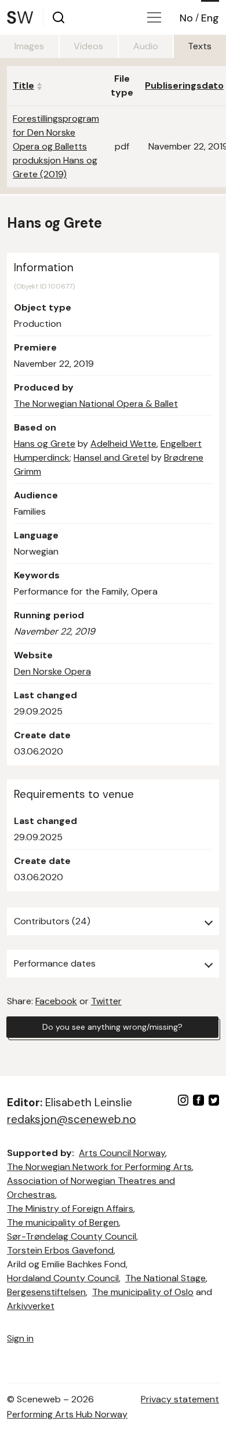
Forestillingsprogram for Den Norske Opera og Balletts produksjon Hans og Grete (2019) (56, 146)
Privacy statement (180, 1399)
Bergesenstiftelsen (46, 1292)
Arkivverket (30, 1306)
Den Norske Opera (52, 671)
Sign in (20, 1338)
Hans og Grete (44, 444)
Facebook (56, 1001)
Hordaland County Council (63, 1278)
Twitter (106, 1001)
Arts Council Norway (122, 1153)
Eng (210, 18)
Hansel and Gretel (111, 457)
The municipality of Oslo (143, 1292)
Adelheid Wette (123, 444)
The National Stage (165, 1278)
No (186, 18)
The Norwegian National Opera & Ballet (96, 404)
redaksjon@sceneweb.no (71, 1119)
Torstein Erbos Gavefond (60, 1250)
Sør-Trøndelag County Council (71, 1236)
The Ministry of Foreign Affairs (70, 1208)
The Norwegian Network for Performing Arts (99, 1167)
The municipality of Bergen (63, 1222)
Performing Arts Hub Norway (67, 1414)
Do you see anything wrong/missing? (112, 1027)
